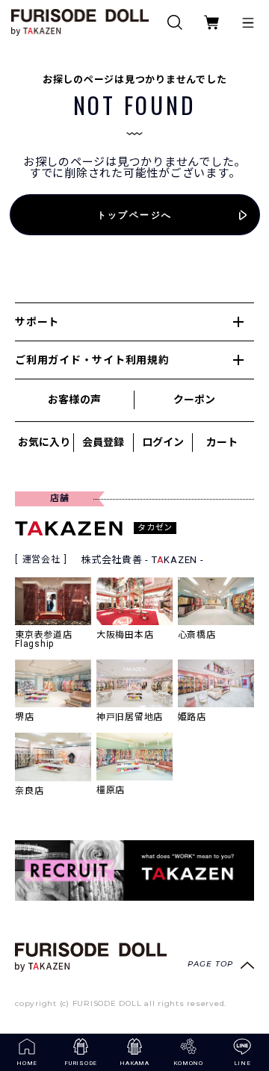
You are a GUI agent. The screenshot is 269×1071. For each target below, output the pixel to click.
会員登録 (103, 442)
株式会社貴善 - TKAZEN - (142, 559)
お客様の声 (74, 400)
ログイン (163, 442)
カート (222, 442)
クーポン (194, 400)
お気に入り (44, 442)
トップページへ (135, 214)
